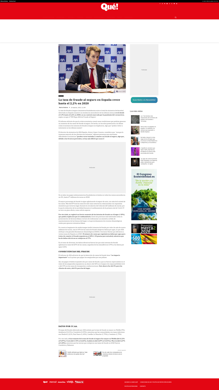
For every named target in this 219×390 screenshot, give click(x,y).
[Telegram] (167, 4)
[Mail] (165, 4)
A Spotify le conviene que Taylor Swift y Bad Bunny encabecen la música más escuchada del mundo (148, 150)
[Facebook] (160, 4)
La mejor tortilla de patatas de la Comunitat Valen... (181, 1)
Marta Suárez (63, 107)
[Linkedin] (92, 363)
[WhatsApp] (84, 363)
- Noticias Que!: (12, 1)
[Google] (177, 4)
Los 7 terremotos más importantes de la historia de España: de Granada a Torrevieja (149, 118)
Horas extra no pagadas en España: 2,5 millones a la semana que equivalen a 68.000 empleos (148, 129)
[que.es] (109, 7)
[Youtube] (174, 4)
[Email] (96, 363)
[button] (175, 17)
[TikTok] (169, 4)
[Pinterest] (80, 363)
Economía (61, 96)
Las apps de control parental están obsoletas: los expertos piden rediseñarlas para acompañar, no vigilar (149, 161)
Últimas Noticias (4, 1)
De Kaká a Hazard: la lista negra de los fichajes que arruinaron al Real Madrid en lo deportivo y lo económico (149, 140)
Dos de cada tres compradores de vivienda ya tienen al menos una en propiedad (112, 354)
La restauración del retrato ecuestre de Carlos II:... (205, 1)
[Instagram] (162, 4)
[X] (172, 4)
